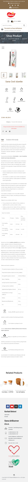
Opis (2, 140)
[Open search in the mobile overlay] (14, 25)
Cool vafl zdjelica (20, 392)
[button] (3, 48)
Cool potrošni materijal (13, 38)
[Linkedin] (20, 406)
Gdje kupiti (6, 414)
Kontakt (6, 416)
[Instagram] (16, 406)
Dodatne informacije (12, 140)
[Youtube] (12, 406)
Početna (3, 38)
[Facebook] (8, 406)
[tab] (2, 140)
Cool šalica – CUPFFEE (7, 392)
